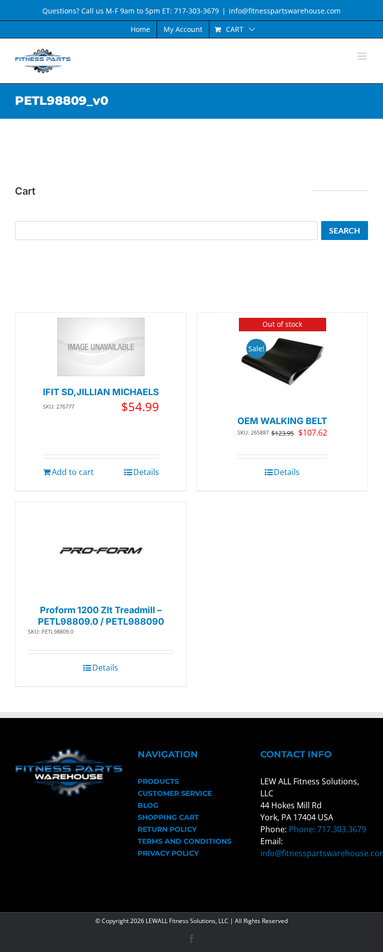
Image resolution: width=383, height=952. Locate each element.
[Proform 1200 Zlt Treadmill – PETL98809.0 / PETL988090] (101, 550)
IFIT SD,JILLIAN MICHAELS (101, 392)
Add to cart (73, 472)
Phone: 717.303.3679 (327, 829)
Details (146, 472)
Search (344, 230)
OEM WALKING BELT (282, 421)
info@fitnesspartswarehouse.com (285, 10)
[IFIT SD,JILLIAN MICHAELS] (101, 347)
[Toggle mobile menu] (363, 56)
